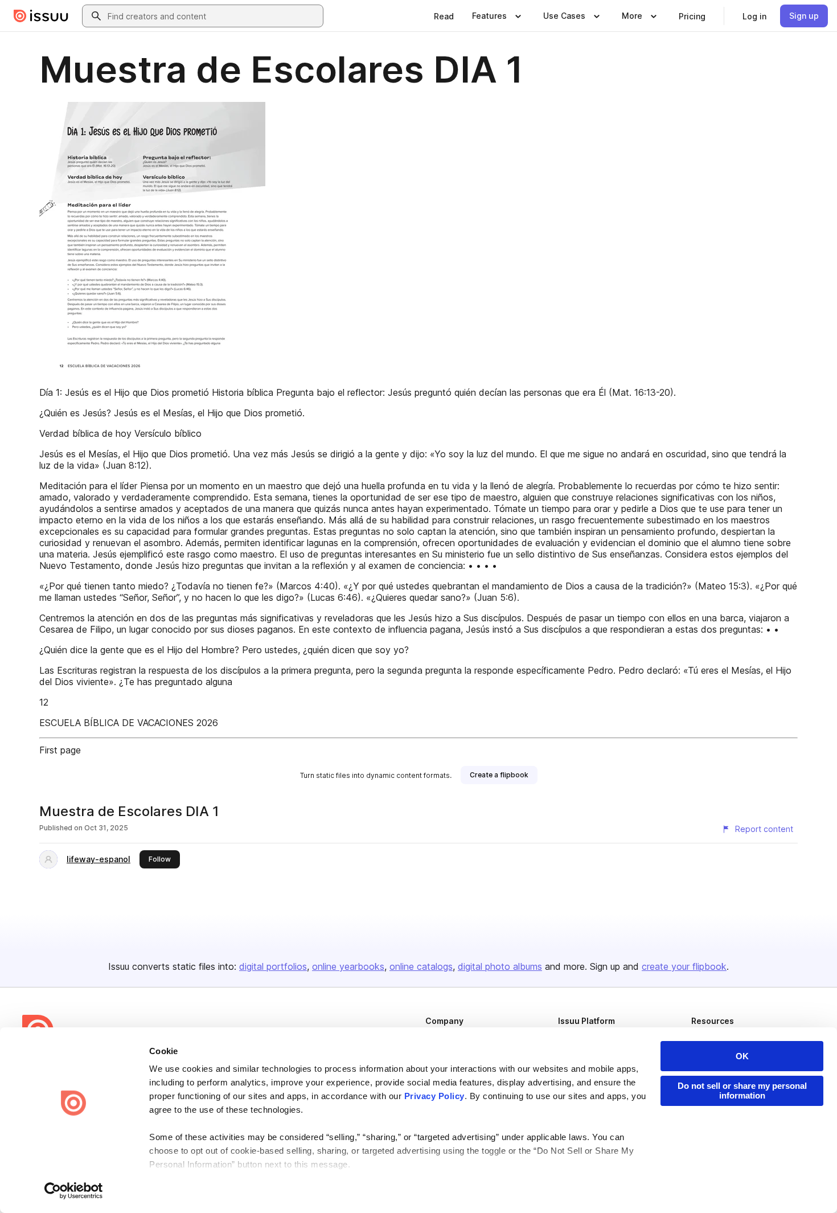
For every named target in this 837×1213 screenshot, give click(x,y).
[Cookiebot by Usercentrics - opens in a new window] (74, 1190)
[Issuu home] (41, 16)
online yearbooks (348, 966)
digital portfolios (273, 966)
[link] (444, 16)
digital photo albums (500, 966)
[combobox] (213, 16)
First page (60, 750)
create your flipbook (684, 966)
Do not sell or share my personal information (742, 1090)
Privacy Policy (434, 1096)
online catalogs (421, 966)
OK (742, 1056)
